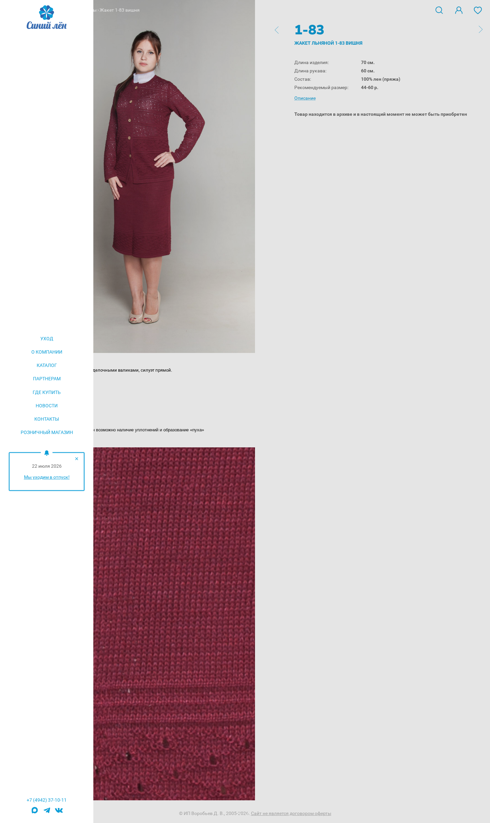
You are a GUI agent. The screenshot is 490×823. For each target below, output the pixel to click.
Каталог (47, 365)
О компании (46, 352)
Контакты (46, 419)
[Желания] (478, 9)
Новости (47, 405)
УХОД (46, 338)
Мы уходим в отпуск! (47, 477)
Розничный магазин (47, 432)
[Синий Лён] (46, 17)
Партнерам (47, 378)
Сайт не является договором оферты (291, 813)
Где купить (47, 392)
